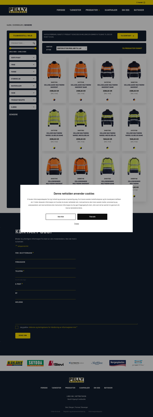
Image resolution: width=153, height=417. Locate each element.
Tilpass (76, 224)
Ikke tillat (61, 217)
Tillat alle (92, 217)
